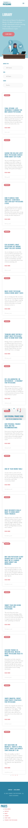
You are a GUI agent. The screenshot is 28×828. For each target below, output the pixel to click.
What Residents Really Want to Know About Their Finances (13, 512)
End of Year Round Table (13, 469)
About (6, 813)
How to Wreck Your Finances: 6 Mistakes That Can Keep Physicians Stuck (14, 201)
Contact (7, 811)
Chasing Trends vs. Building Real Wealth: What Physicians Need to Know (14, 653)
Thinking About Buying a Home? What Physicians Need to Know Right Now (13, 336)
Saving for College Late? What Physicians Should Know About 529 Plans (14, 155)
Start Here (7, 818)
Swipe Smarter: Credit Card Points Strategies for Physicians (13, 700)
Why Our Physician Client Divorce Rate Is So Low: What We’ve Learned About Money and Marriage (14, 560)
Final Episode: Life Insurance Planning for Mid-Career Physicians (13, 110)
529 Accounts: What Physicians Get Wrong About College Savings (13, 246)
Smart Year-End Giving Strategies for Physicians (13, 607)
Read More (7, 128)
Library (7, 816)
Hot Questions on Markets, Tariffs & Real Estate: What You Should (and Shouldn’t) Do (14, 747)
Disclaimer (8, 809)
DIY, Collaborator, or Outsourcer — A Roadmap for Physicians (14, 381)
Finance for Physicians (11, 820)
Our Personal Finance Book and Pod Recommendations (13, 426)
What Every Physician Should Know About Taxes (14, 292)
